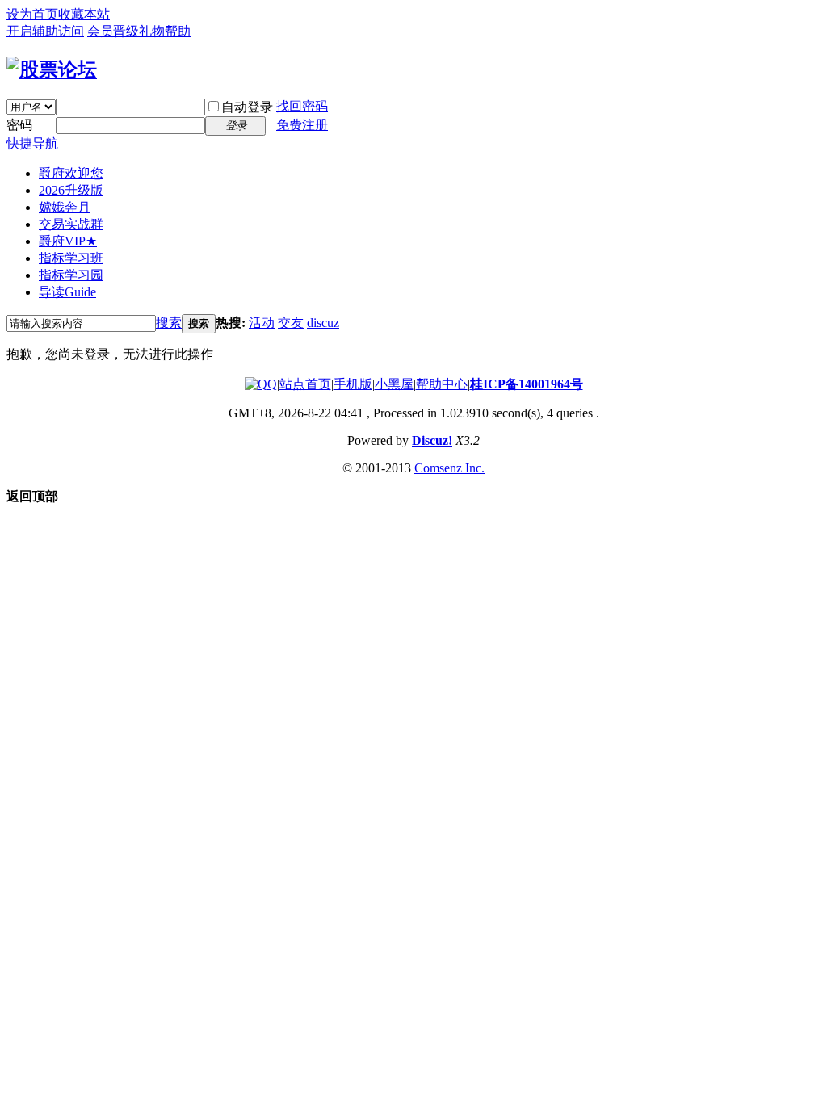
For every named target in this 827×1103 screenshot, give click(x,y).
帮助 (178, 31)
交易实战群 (71, 224)
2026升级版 (71, 190)
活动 (262, 322)
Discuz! (432, 440)
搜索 (169, 322)
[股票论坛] (51, 69)
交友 (291, 322)
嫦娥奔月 (64, 207)
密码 (19, 125)
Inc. (475, 468)
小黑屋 (394, 384)
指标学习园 (71, 275)
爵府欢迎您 (71, 173)
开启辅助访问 (45, 31)
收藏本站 (84, 14)
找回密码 (302, 106)
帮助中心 (442, 384)
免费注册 (302, 125)
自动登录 (247, 107)
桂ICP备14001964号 (526, 384)
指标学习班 (71, 258)
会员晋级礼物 (126, 31)
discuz (323, 322)
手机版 (353, 384)
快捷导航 (32, 143)
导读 (67, 292)
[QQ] (261, 384)
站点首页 (305, 384)
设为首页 (32, 14)
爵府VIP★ (68, 241)
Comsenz (439, 468)
